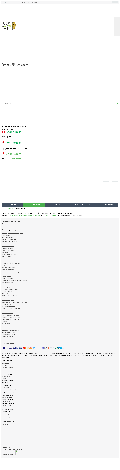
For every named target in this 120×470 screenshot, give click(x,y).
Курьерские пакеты (8, 246)
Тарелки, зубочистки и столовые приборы (14, 302)
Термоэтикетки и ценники (9, 295)
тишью (4, 326)
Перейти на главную (18, 215)
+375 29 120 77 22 (6, 397)
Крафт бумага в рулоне (9, 270)
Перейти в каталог (33, 215)
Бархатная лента (7, 259)
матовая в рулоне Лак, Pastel (10, 315)
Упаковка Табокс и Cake (9, 239)
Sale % (57, 205)
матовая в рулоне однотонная (11, 308)
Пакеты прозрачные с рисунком (11, 287)
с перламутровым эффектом (10, 319)
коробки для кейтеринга (9, 267)
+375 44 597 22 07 (6, 401)
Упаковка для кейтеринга (9, 241)
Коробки (4, 321)
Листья (4, 261)
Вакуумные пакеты (7, 244)
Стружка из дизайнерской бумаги (12, 272)
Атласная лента (6, 257)
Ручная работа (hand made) (10, 289)
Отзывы (45, 2)
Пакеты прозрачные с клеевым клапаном (14, 280)
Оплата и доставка (35, 2)
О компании (25, 2)
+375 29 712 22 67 (6, 405)
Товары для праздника (8, 332)
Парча (4, 265)
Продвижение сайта (8, 454)
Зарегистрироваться (15, 3)
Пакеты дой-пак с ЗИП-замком (11, 263)
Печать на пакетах (82, 205)
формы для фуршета (8, 285)
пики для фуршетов (7, 282)
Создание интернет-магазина (12, 449)
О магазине (5, 363)
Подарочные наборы (8, 250)
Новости (4, 372)
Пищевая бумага (7, 291)
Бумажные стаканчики (8, 278)
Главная (14, 205)
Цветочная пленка (7, 337)
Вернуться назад (50, 215)
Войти (5, 3)
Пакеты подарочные (8, 304)
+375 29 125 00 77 (13, 154)
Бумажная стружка (7, 313)
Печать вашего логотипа (9, 328)
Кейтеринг (5, 252)
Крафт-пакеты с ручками (9, 254)
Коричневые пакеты (8, 341)
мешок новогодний (7, 248)
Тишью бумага (6, 293)
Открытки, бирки (7, 323)
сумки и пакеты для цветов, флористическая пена (17, 298)
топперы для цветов (8, 300)
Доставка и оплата (7, 367)
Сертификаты (6, 365)
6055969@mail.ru (14, 158)
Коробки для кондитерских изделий (12, 233)
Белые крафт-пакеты (8, 343)
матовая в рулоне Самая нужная (11, 317)
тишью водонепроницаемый (10, 330)
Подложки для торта (8, 274)
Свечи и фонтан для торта (9, 311)
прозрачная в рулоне (8, 306)
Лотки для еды (6, 235)
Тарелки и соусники (7, 237)
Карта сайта (6, 447)
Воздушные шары (7, 276)
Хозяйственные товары (9, 334)
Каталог (36, 205)
